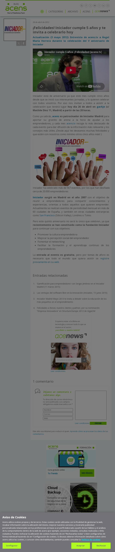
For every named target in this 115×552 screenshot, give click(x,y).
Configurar (11, 545)
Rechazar (101, 545)
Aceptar (81, 545)
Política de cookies (90, 539)
